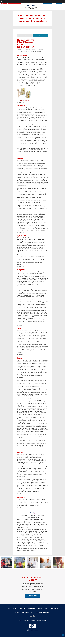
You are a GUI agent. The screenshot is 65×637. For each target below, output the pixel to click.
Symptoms (40, 49)
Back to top (21, 102)
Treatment (27, 51)
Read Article (40, 35)
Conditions (31, 608)
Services (40, 608)
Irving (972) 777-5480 (31, 8)
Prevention (21, 52)
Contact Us (54, 608)
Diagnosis (20, 51)
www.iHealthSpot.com (32, 517)
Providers (22, 608)
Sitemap (17, 612)
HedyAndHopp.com (34, 630)
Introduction (20, 49)
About (15, 608)
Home (8, 608)
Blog (46, 608)
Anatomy (27, 49)
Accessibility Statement (43, 612)
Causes (34, 49)
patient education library (32, 529)
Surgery (33, 51)
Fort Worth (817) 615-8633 (31, 7)
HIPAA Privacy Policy (27, 612)
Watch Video (25, 35)
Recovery (39, 51)
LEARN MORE (33, 596)
